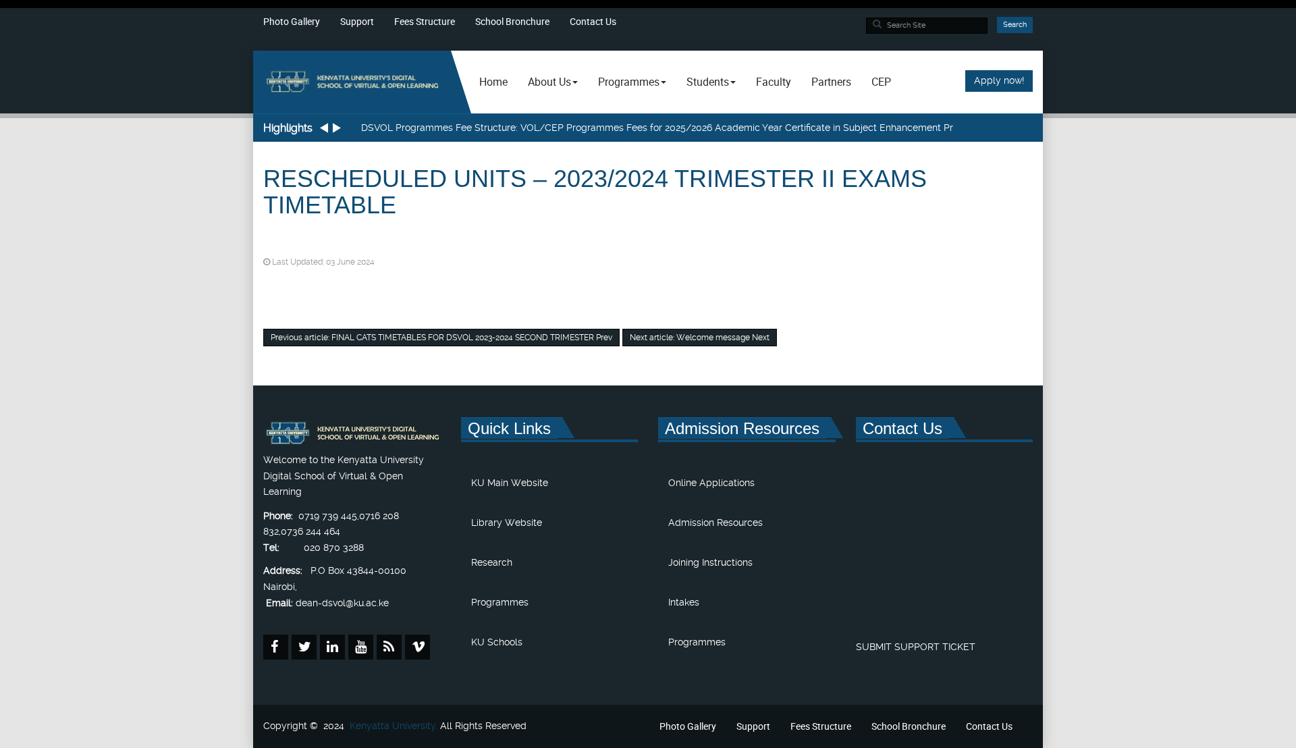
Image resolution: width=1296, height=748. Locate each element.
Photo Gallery (291, 21)
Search (1015, 24)
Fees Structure (424, 21)
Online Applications (711, 482)
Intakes (683, 602)
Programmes (500, 602)
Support (357, 21)
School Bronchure (512, 21)
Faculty (773, 81)
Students (707, 81)
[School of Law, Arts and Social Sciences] (352, 82)
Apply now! (999, 80)
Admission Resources (715, 522)
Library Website (506, 522)
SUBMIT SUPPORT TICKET (915, 646)
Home (493, 81)
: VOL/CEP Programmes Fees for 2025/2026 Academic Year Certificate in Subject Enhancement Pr (657, 127)
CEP (881, 81)
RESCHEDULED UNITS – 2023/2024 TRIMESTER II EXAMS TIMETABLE (595, 192)
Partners (831, 81)
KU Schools (496, 642)
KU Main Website (509, 482)
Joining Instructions (710, 562)
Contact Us (593, 21)
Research (491, 562)
